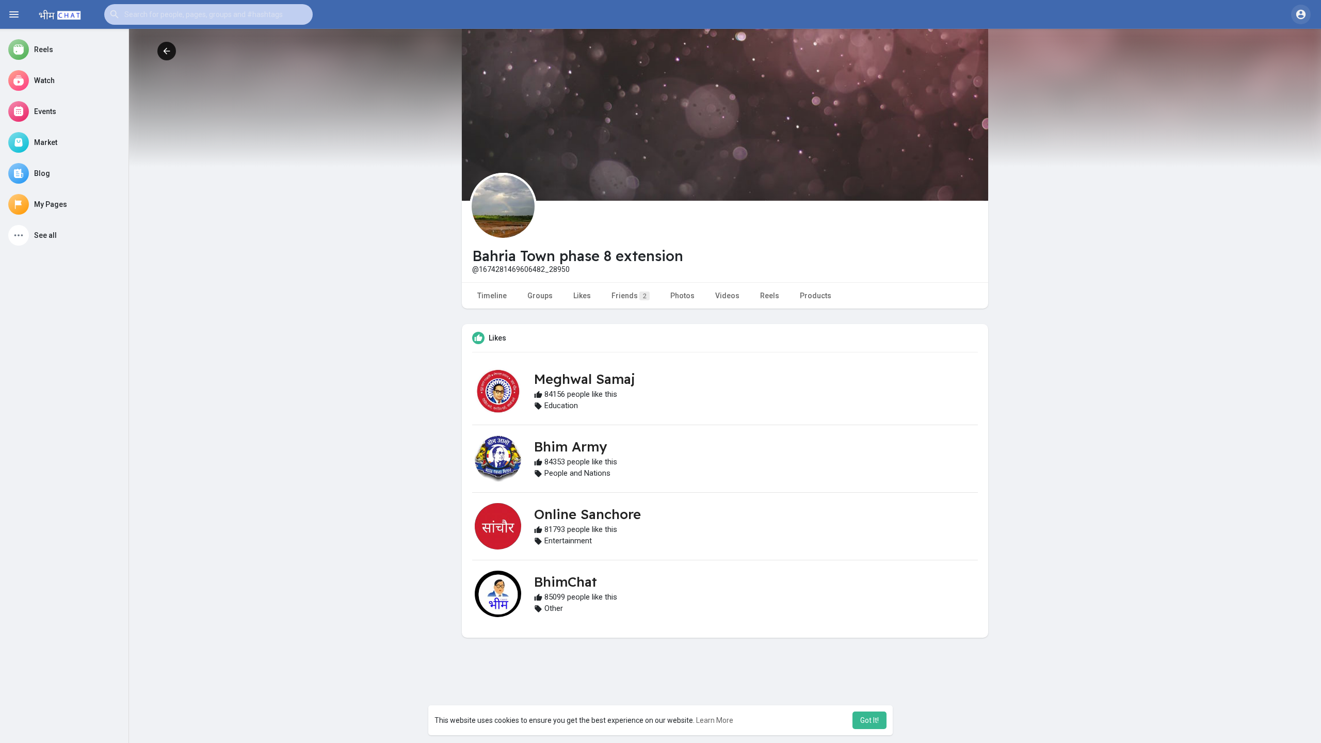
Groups (540, 296)
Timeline (492, 296)
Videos (727, 296)
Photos (682, 296)
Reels (769, 296)
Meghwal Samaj (584, 378)
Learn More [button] (714, 720)
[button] (208, 14)
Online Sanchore (587, 514)
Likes (582, 296)
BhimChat (565, 581)
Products (815, 296)
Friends (629, 296)
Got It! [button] (869, 720)
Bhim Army (570, 446)
